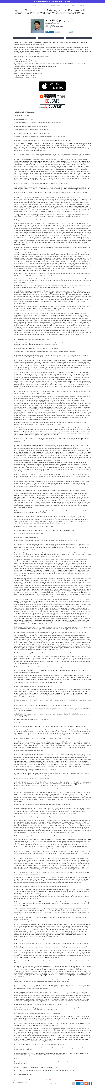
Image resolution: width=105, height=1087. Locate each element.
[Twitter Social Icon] (82, 1083)
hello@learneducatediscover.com (56, 1080)
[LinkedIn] (78, 1083)
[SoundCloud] (86, 1083)
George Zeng (18, 42)
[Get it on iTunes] (52, 86)
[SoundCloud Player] (52, 100)
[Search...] (73, 1083)
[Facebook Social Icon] (90, 1083)
